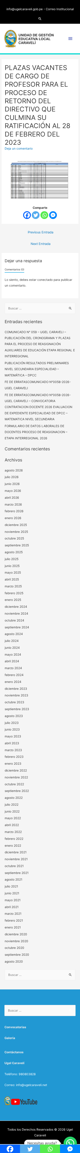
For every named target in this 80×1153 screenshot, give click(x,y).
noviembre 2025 (16, 532)
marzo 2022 (13, 832)
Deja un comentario (19, 148)
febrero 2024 (14, 675)
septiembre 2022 (17, 791)
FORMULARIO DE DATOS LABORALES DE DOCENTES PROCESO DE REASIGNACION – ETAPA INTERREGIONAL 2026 (36, 432)
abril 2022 (12, 825)
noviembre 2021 (16, 859)
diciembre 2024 (16, 606)
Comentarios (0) (14, 269)
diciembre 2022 (16, 770)
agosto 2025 (14, 552)
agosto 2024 (14, 634)
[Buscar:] (40, 308)
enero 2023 (13, 763)
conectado (45, 279)
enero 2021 (13, 927)
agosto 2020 (14, 961)
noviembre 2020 (16, 941)
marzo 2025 (13, 586)
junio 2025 (12, 566)
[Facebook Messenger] (53, 215)
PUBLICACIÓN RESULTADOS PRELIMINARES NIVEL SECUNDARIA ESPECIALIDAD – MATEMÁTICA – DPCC (37, 369)
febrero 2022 (14, 838)
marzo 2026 (13, 504)
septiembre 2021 (16, 873)
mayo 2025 (13, 572)
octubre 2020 (14, 948)
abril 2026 (12, 497)
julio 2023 (12, 723)
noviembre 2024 (16, 613)
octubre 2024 (14, 620)
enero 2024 (13, 682)
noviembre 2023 (16, 695)
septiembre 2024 (17, 627)
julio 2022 (11, 804)
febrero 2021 (14, 920)
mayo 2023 (13, 736)
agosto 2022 (14, 797)
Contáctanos (14, 1052)
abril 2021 (11, 907)
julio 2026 (12, 477)
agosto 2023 (14, 716)
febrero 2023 (14, 756)
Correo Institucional (60, 9)
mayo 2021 (12, 900)
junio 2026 (12, 484)
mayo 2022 (13, 818)
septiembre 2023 (17, 709)
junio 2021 (12, 893)
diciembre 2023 (16, 688)
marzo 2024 (13, 668)
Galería (9, 1038)
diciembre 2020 (16, 934)
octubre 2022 (14, 784)
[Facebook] (27, 215)
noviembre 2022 (16, 777)
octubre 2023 (14, 702)
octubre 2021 (14, 866)
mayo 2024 (13, 654)
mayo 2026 (13, 490)
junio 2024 (12, 647)
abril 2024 (12, 661)
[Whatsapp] (44, 215)
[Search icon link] (40, 19)
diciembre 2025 (16, 525)
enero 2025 (13, 600)
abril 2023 (12, 743)
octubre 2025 (14, 538)
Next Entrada (40, 244)
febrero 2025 (14, 593)
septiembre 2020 (17, 954)
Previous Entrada (40, 232)
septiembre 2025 (17, 545)
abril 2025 (12, 579)
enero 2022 (13, 845)
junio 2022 (12, 811)
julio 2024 (12, 641)
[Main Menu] (70, 38)
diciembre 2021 (15, 852)
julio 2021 (11, 886)
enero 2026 (13, 518)
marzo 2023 (13, 750)
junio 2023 (12, 729)
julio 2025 (11, 559)
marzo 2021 (13, 913)
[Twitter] (36, 215)
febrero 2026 (14, 511)
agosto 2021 (13, 879)
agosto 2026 (14, 470)
